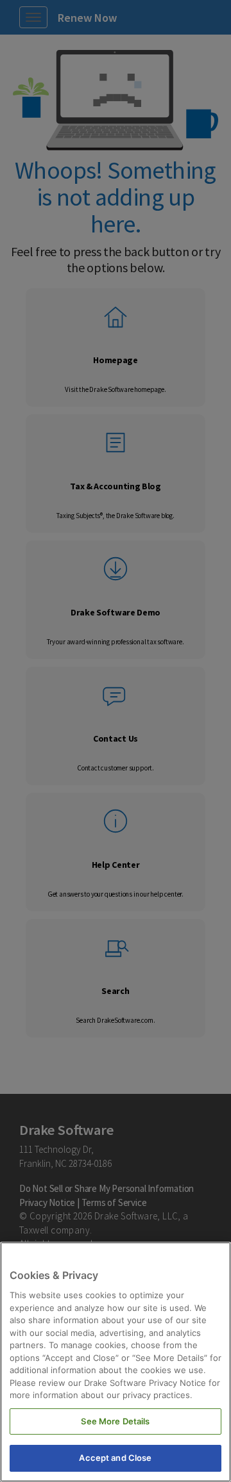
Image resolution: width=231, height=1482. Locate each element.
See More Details (115, 1421)
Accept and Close (115, 1458)
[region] (115, 1362)
